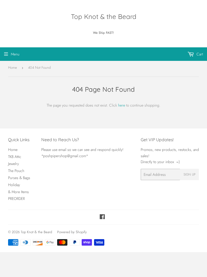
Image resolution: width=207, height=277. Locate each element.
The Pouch (16, 170)
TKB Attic (14, 156)
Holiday (14, 184)
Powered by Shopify (72, 232)
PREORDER (16, 198)
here (121, 105)
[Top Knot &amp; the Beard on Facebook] (102, 217)
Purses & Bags (19, 177)
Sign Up (189, 174)
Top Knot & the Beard (103, 16)
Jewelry (13, 163)
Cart (199, 54)
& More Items (18, 191)
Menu (15, 54)
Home (12, 67)
